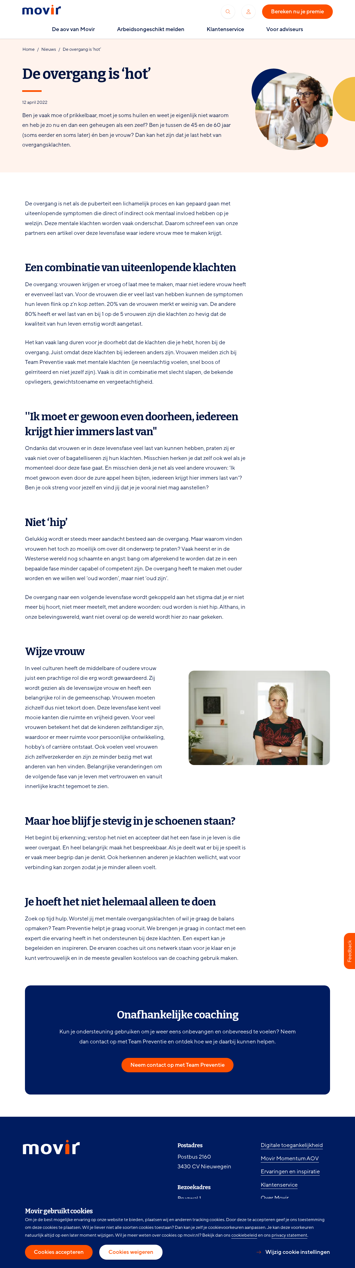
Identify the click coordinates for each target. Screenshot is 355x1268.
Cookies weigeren (130, 1252)
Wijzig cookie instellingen (297, 1252)
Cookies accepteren (59, 1252)
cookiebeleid (244, 1235)
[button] (349, 951)
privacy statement (289, 1235)
